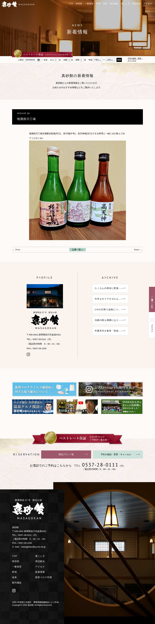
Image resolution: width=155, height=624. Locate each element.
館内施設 (114, 4)
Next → (138, 249)
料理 (98, 4)
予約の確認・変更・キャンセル (116, 454)
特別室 (79, 4)
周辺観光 (136, 4)
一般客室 (89, 4)
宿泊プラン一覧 (66, 454)
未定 (46, 60)
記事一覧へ (77, 249)
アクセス (148, 4)
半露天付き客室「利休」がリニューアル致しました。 (111, 331)
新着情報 (40, 572)
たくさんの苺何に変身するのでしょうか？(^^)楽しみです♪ (111, 288)
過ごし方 (125, 4)
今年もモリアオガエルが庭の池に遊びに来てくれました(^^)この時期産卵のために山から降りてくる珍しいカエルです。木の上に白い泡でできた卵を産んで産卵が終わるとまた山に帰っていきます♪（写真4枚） (111, 299)
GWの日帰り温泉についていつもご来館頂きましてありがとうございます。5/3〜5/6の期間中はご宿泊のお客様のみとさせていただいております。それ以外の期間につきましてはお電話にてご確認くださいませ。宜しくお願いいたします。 (111, 309)
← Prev (16, 249)
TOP (71, 4)
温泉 (105, 4)
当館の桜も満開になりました (110, 320)
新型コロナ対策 (43, 577)
